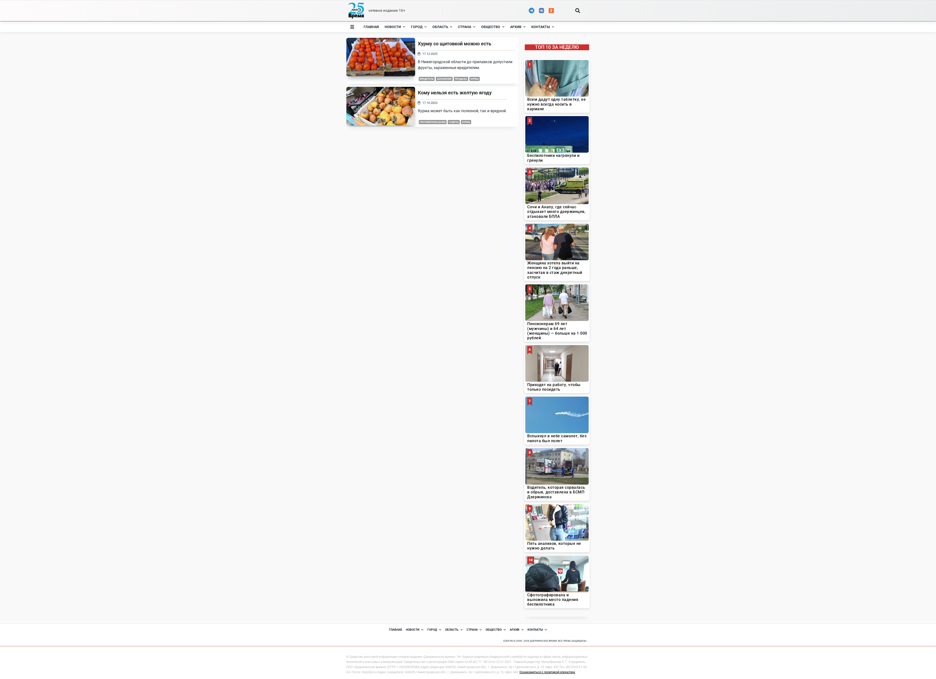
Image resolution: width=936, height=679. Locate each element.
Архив (515, 27)
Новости (393, 27)
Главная (371, 27)
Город (416, 27)
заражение (444, 79)
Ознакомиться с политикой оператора (547, 672)
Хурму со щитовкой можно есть (454, 44)
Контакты (540, 27)
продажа (461, 79)
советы (454, 122)
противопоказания (433, 122)
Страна (464, 27)
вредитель (427, 79)
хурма (474, 79)
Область (440, 27)
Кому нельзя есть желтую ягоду (455, 93)
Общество (490, 27)
